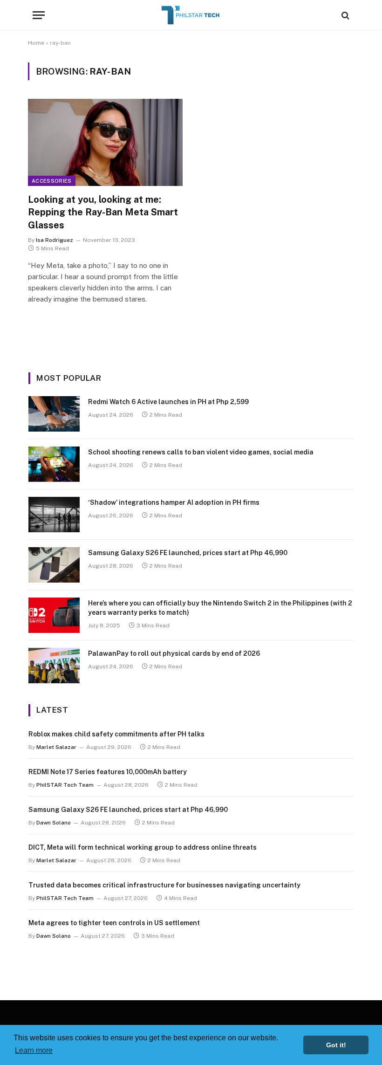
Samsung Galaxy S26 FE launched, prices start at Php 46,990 (187, 553)
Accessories (52, 181)
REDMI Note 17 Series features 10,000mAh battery (107, 772)
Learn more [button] (34, 1050)
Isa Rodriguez (54, 240)
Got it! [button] (336, 1045)
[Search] (344, 15)
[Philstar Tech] (191, 15)
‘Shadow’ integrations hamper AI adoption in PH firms (173, 502)
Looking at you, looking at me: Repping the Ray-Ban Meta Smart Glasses (103, 212)
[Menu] (39, 15)
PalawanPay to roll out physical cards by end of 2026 (174, 653)
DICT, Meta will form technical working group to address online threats (142, 847)
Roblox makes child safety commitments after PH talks (116, 734)
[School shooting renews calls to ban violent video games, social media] (54, 464)
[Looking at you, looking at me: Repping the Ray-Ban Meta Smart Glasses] (105, 142)
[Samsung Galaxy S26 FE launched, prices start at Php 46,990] (54, 565)
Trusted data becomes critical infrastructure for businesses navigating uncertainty (164, 885)
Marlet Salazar (56, 747)
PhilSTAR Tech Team (65, 785)
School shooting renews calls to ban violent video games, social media (201, 452)
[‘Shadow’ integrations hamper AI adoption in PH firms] (54, 514)
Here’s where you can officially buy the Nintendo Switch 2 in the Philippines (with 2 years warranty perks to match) (220, 607)
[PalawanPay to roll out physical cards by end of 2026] (54, 665)
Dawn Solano (53, 822)
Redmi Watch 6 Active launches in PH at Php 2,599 (168, 401)
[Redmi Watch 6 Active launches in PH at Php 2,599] (54, 414)
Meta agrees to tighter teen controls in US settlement (114, 923)
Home (36, 43)
